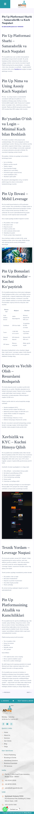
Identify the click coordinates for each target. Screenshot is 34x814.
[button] (5, 4)
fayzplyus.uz (17, 69)
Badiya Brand (27, 812)
